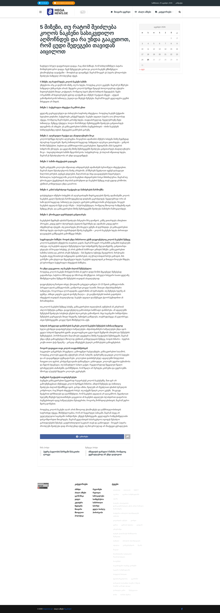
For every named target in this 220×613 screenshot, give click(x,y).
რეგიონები (97, 489)
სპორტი (96, 506)
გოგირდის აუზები (120, 520)
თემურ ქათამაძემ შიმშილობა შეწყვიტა (125, 535)
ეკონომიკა (79, 496)
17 (142, 54)
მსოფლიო (79, 512)
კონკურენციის (128, 545)
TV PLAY (44, 3)
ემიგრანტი (117, 529)
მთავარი (78, 509)
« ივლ (142, 69)
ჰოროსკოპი (98, 512)
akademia (116, 490)
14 (165, 49)
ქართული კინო (119, 590)
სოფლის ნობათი (120, 574)
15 (171, 49)
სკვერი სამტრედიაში (121, 570)
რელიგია (97, 493)
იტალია (116, 545)
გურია (115, 525)
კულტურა (79, 503)
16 (177, 49)
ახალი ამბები (144, 12)
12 (154, 49)
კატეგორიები (165, 12)
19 (154, 54)
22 (171, 54)
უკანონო (134, 579)
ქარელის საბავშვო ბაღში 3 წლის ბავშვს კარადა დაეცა (126, 584)
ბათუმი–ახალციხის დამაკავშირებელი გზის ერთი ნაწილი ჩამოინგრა (128, 506)
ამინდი (78, 489)
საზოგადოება (98, 496)
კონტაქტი (179, 3)
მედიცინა (78, 506)
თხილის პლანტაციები (131, 541)
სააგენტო (117, 561)
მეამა (140, 545)
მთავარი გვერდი (122, 12)
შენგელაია (133, 590)
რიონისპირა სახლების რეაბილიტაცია (122, 555)
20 (160, 54)
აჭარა (115, 499)
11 (148, 49)
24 (142, 60)
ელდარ (140, 525)
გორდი (133, 520)
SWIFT (136, 490)
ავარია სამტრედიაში (130, 494)
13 (160, 49)
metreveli (127, 490)
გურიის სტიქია (127, 525)
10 (142, 49)
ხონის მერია (126, 594)
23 (177, 54)
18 (148, 54)
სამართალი (98, 503)
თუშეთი (116, 541)
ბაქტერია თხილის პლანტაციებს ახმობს (126, 514)
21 (165, 54)
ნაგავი (116, 549)
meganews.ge (48, 609)
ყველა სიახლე (99, 509)
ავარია (116, 494)
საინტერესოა (98, 499)
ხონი (115, 594)
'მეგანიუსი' (68, 609)
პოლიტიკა (79, 516)
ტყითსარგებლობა (120, 579)
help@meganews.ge (64, 3)
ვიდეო (77, 499)
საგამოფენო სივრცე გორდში (124, 565)
